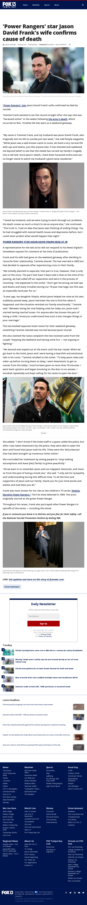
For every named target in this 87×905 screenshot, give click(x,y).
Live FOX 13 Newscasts (28, 815)
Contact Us (28, 865)
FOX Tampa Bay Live (32, 832)
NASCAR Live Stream (75, 857)
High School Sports (53, 786)
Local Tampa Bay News (9, 774)
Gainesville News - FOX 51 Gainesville (9, 850)
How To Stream (30, 811)
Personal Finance (52, 817)
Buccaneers (50, 770)
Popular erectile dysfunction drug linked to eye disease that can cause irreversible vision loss (36, 735)
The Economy (51, 820)
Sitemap (6, 802)
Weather (28, 767)
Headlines (71, 811)
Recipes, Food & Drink (9, 829)
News (5, 767)
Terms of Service (45, 636)
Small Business (51, 822)
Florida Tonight (8, 814)
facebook (66, 892)
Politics (5, 786)
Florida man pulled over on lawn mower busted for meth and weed (44, 668)
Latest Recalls (51, 814)
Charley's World (73, 773)
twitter (70, 892)
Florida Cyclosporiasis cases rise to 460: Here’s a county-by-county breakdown (49, 650)
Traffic (70, 770)
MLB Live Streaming (75, 854)
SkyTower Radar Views (30, 771)
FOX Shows (72, 820)
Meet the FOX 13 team (30, 845)
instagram (75, 892)
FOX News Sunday (9, 797)
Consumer (6, 781)
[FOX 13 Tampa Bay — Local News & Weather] (10, 5)
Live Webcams (29, 778)
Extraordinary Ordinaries (73, 780)
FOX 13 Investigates (10, 789)
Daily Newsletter (9, 800)
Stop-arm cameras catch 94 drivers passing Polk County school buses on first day (31, 745)
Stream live (50, 847)
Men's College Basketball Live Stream (73, 867)
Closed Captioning (31, 857)
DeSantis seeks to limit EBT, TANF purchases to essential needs (42, 687)
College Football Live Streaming (75, 851)
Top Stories (7, 770)
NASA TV (27, 830)
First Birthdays (73, 786)
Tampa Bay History (10, 832)
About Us (29, 841)
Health (5, 783)
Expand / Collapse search (83, 5)
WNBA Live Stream (75, 878)
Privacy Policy (46, 634)
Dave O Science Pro (75, 789)
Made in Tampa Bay (10, 825)
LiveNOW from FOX (31, 819)
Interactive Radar (30, 775)
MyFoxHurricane (30, 791)
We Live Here (9, 808)
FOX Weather (29, 794)
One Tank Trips (8, 820)
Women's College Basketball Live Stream (74, 873)
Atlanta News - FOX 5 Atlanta (10, 855)
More (56, 5)
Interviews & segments (50, 851)
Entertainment (32, 45)
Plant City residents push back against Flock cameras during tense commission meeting (34, 725)
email (83, 892)
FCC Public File (29, 860)
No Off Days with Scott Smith (52, 780)
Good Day (73, 767)
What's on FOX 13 (74, 822)
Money (49, 808)
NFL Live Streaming (75, 847)
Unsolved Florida (9, 791)
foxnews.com (22, 45)
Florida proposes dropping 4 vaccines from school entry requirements (28, 705)
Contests (71, 825)
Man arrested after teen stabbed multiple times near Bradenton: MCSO (46, 677)
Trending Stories (74, 817)
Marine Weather (30, 781)
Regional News (10, 841)
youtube (79, 892)
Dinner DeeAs (8, 817)
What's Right (7, 811)
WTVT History (29, 854)
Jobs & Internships (31, 852)
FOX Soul (27, 824)
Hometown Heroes (75, 776)
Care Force (7, 835)
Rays (48, 773)
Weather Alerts (29, 783)
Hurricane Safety (30, 786)
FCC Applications (30, 862)
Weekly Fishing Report (54, 783)
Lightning (49, 776)
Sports (49, 767)
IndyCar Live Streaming (72, 861)
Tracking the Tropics (31, 789)
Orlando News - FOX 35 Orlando (10, 845)
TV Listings (28, 849)
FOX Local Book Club (75, 814)
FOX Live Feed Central (32, 827)
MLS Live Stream (74, 881)
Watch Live (30, 808)
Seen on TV (7, 794)
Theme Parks (7, 822)
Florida (5, 778)
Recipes (71, 783)
